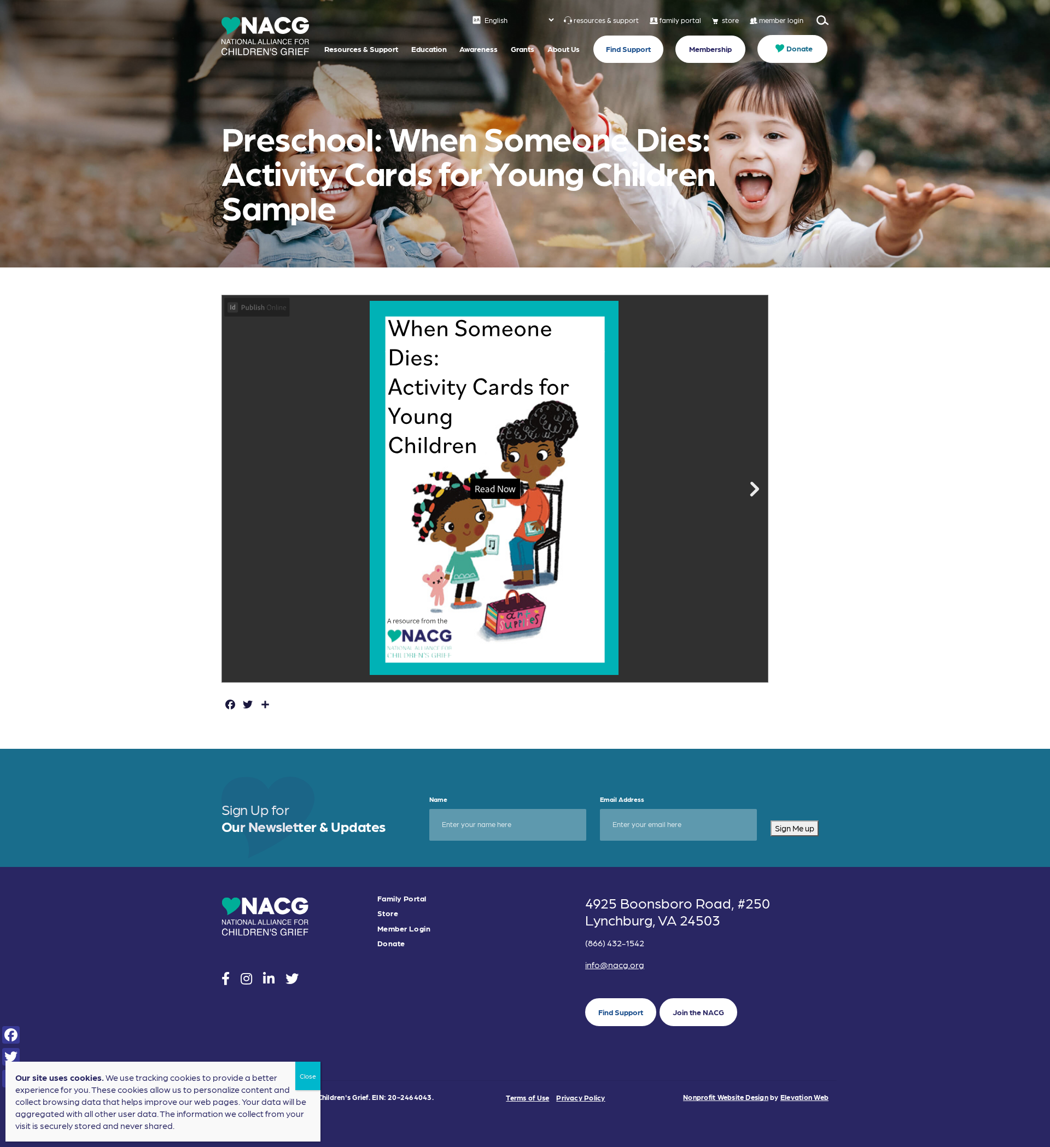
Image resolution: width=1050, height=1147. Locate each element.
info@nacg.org (614, 964)
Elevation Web (804, 1097)
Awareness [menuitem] (478, 48)
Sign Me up (794, 828)
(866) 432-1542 (614, 943)
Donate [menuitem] (799, 48)
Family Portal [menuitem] (401, 898)
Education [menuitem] (429, 48)
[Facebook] (11, 1035)
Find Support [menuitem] (628, 48)
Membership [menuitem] (710, 48)
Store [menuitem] (387, 913)
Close (308, 1076)
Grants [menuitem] (522, 48)
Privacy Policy (580, 1097)
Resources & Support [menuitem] (361, 48)
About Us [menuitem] (563, 48)
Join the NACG (698, 1012)
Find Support (620, 1012)
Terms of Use (527, 1097)
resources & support (606, 20)
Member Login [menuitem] (403, 928)
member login (781, 20)
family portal (680, 20)
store (730, 20)
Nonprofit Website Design (725, 1097)
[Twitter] (11, 1057)
